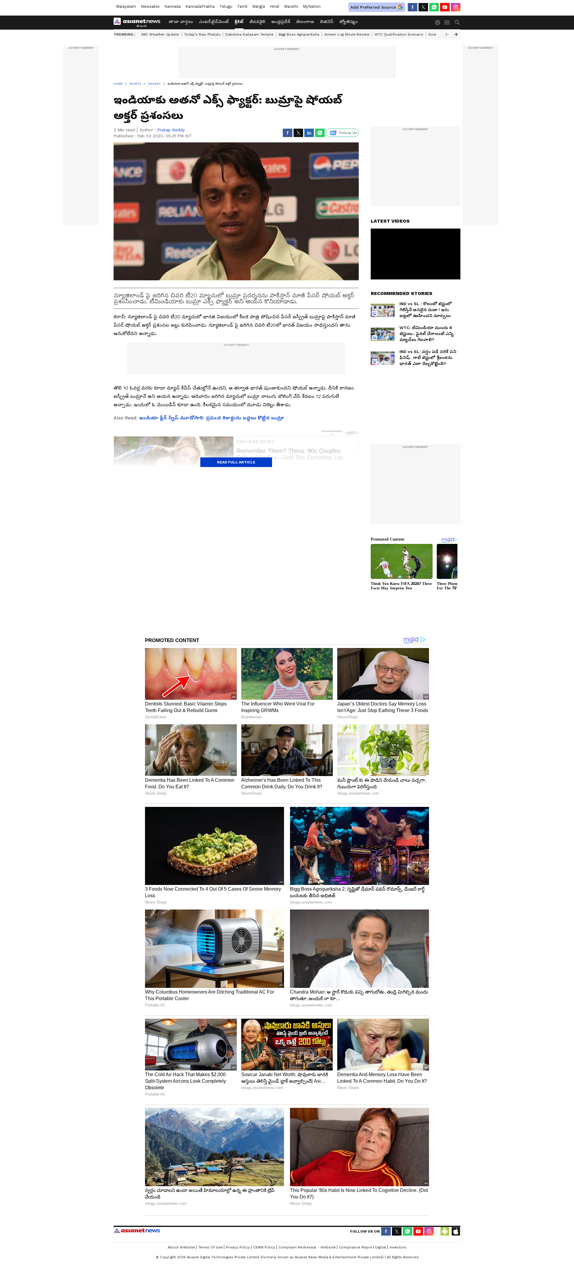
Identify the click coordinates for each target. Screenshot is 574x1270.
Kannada (172, 6)
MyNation (312, 6)
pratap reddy (171, 129)
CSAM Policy (264, 1247)
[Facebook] (412, 7)
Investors (398, 1247)
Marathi (291, 6)
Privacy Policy (238, 1247)
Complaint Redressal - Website (307, 1247)
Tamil (242, 6)
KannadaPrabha (200, 6)
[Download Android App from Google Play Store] (445, 1231)
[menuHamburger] (447, 22)
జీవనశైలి (257, 21)
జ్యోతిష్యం (348, 21)
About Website (181, 1247)
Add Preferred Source (373, 7)
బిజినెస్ (326, 21)
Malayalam (126, 6)
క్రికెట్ (239, 21)
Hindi (274, 6)
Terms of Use (210, 1247)
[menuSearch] (457, 22)
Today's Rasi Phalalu (202, 34)
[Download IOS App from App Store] (455, 1231)
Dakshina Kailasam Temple (249, 34)
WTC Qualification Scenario (399, 34)
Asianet (137, 1230)
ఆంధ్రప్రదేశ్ (280, 21)
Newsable (150, 6)
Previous (446, 34)
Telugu (225, 6)
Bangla (258, 6)
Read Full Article (236, 462)
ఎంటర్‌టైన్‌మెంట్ (214, 21)
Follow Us (348, 133)
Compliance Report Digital (362, 1247)
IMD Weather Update (160, 34)
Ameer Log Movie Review (347, 34)
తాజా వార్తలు (181, 21)
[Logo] (139, 22)
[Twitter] (423, 7)
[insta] (455, 7)
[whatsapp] (434, 7)
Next (455, 34)
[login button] (439, 22)
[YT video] (445, 7)
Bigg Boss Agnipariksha (299, 34)
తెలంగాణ (305, 21)
